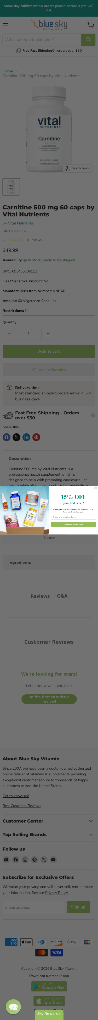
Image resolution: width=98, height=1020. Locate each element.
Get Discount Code (73, 524)
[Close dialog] (96, 488)
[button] (13, 1006)
